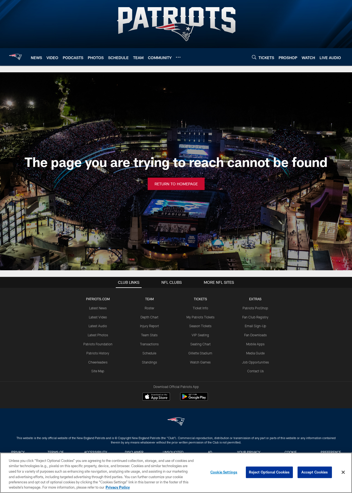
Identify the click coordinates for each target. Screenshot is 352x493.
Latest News (98, 308)
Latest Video (98, 317)
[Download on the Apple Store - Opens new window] (156, 397)
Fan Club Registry (255, 317)
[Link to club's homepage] (15, 57)
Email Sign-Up (255, 326)
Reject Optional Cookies (269, 472)
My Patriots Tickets (200, 317)
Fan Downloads (255, 335)
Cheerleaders (98, 362)
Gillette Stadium (200, 353)
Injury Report (149, 326)
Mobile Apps (255, 344)
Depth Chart (149, 317)
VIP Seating (200, 335)
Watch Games (200, 362)
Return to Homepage (176, 183)
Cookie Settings (223, 472)
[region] (176, 473)
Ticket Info (200, 308)
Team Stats (149, 335)
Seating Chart (200, 344)
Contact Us (255, 371)
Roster (149, 308)
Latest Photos (98, 335)
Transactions (149, 344)
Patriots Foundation (97, 344)
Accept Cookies (314, 472)
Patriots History (97, 353)
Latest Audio (98, 326)
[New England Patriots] (176, 422)
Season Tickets (200, 326)
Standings (149, 362)
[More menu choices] (178, 57)
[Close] (343, 472)
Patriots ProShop (255, 308)
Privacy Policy (118, 487)
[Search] (254, 57)
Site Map (97, 371)
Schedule (149, 353)
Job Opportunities (255, 362)
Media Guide (255, 353)
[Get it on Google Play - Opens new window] (194, 399)
